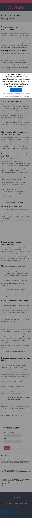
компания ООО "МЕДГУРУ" (21, 96)
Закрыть (16, 90)
